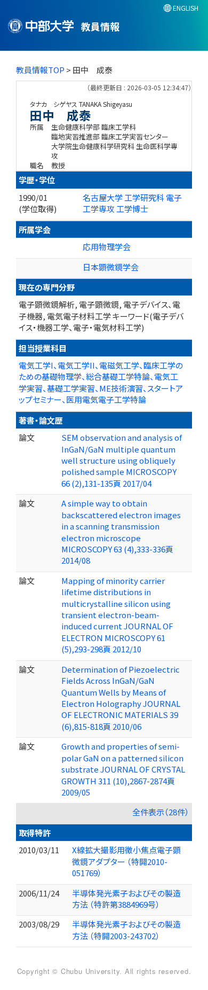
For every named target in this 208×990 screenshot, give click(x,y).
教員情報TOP (40, 69)
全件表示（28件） (160, 811)
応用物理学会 (107, 246)
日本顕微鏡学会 (111, 266)
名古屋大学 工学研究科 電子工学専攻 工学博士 (132, 203)
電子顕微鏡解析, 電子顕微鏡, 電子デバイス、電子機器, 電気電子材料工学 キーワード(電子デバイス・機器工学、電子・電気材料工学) (101, 316)
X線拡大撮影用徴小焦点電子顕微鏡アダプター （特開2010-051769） (126, 861)
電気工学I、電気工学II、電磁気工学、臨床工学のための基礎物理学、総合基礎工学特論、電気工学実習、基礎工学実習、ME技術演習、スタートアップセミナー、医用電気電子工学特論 (101, 382)
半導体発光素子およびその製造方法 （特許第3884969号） (126, 898)
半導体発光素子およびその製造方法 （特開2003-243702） (126, 929)
